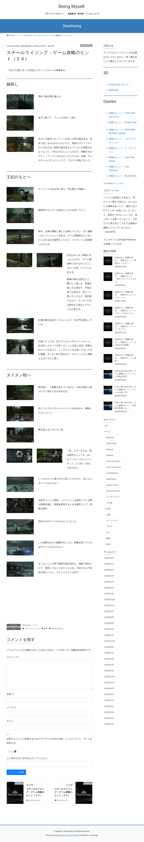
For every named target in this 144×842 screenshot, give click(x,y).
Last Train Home (113, 467)
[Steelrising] (15, 792)
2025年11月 (109, 605)
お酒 (108, 514)
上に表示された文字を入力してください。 (28, 758)
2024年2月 (109, 665)
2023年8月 (109, 694)
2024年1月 (109, 671)
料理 (108, 544)
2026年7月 (109, 564)
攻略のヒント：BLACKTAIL (123, 176)
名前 (10, 694)
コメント (12, 657)
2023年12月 (109, 676)
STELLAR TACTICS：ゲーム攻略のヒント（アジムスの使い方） (125, 389)
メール (11, 707)
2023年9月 (109, 688)
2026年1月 (109, 593)
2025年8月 (109, 617)
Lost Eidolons (112, 473)
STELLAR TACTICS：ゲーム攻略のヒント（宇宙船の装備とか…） (125, 405)
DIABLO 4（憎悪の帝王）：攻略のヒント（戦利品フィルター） (125, 260)
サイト (10, 721)
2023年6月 (109, 706)
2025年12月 (109, 599)
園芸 (108, 538)
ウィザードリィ (113, 497)
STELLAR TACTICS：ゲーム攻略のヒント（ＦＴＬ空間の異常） (125, 374)
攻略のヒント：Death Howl (123, 122)
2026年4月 (109, 582)
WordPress (59, 835)
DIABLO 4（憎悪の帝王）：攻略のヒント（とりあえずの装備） (125, 342)
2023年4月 (109, 718)
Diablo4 (109, 455)
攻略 (45, 629)
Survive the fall (112, 491)
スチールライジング (32, 629)
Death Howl (111, 443)
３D (106, 426)
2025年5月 (109, 623)
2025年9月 (109, 611)
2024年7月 (109, 653)
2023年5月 (109, 712)
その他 (109, 503)
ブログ (109, 526)
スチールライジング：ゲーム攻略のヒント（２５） (63, 792)
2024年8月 (109, 647)
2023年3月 (109, 724)
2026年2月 (109, 588)
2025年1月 (109, 635)
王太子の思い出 (57, 629)
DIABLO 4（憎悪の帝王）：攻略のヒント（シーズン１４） (125, 295)
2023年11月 (109, 682)
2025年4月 (109, 629)
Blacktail (110, 437)
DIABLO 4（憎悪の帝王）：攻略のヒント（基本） (125, 358)
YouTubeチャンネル (113, 183)
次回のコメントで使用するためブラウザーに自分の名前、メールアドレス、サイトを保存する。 (49, 741)
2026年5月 (109, 576)
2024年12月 (109, 641)
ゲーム (35, 625)
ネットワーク (112, 520)
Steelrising (86, 46)
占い (108, 532)
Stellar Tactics (112, 485)
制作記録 (113, 90)
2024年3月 (109, 659)
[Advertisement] (49, 602)
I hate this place (113, 461)
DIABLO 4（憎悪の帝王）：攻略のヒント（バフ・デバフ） (125, 326)
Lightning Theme (72, 835)
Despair (109, 449)
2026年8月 (109, 558)
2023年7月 (109, 700)
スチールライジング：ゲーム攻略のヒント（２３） (35, 792)
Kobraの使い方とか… (120, 84)
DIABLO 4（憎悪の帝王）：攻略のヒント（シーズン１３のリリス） (125, 310)
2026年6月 (109, 570)
